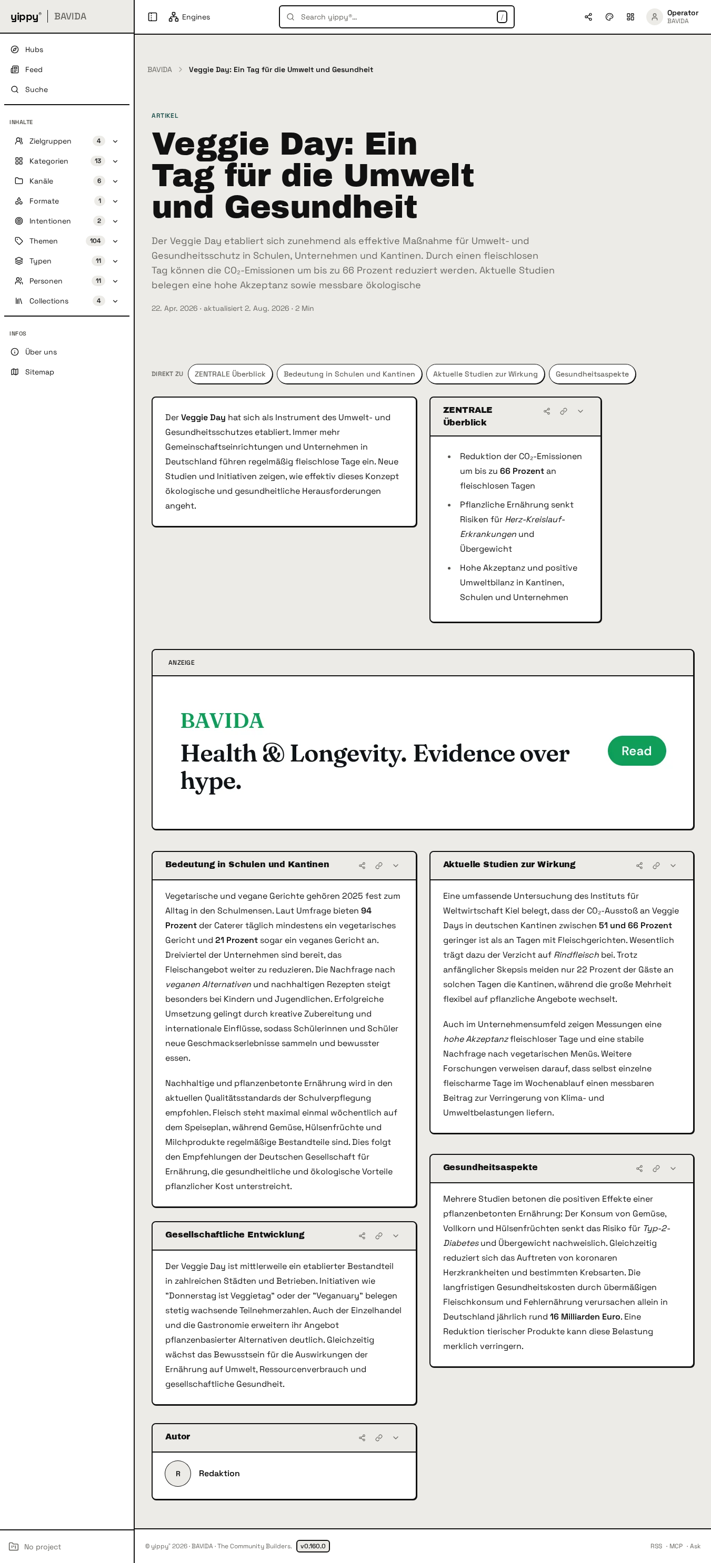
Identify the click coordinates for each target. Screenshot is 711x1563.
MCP (676, 1546)
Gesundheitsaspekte (592, 374)
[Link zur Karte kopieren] (563, 411)
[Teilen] (546, 411)
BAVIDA (159, 69)
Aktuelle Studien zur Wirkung (485, 374)
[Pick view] (630, 16)
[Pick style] (609, 16)
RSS (656, 1546)
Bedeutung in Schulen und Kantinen (349, 374)
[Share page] (588, 16)
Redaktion (219, 1473)
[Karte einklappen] (580, 411)
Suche (36, 89)
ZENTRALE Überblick (230, 374)
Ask (695, 1546)
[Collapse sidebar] (152, 16)
